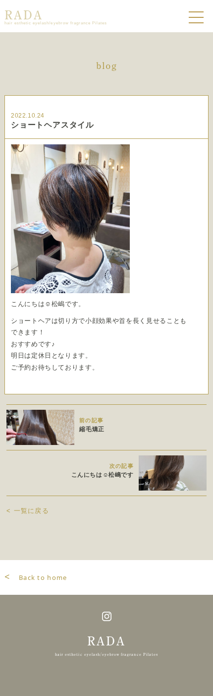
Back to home (35, 577)
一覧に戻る (27, 510)
